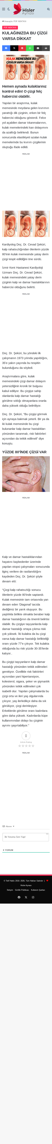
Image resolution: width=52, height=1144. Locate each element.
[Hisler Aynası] (23, 9)
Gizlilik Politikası (22, 890)
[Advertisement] (26, 182)
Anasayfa (8, 21)
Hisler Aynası (26, 885)
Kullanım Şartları (38, 890)
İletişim (10, 890)
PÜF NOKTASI (20, 21)
